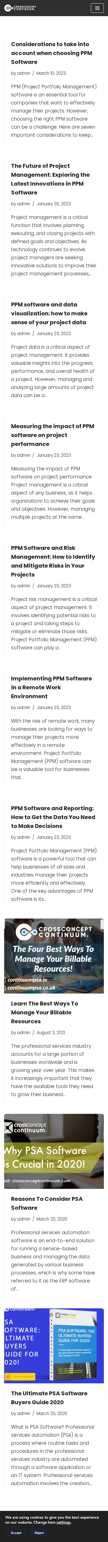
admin (23, 73)
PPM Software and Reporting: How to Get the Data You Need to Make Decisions (53, 817)
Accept (16, 1533)
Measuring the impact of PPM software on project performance (52, 435)
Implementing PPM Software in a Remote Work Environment (51, 687)
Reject (39, 1533)
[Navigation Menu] (97, 8)
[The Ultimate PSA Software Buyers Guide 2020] (54, 1345)
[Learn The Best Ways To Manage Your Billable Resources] (54, 956)
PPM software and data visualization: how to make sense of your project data (49, 313)
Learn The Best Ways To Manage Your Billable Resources (44, 1012)
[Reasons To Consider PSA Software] (54, 1151)
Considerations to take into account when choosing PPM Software (51, 53)
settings (63, 1522)
